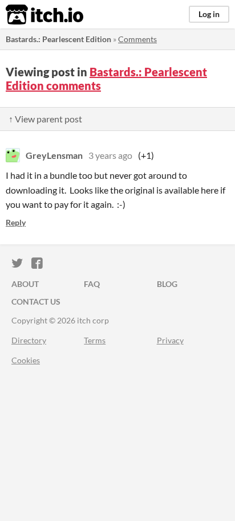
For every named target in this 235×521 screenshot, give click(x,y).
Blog (167, 284)
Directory (28, 340)
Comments (137, 39)
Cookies (25, 360)
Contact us (35, 301)
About (25, 284)
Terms (95, 340)
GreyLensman (54, 155)
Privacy (170, 340)
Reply (16, 222)
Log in (209, 14)
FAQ (92, 284)
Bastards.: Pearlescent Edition (58, 39)
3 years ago (110, 155)
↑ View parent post (45, 118)
